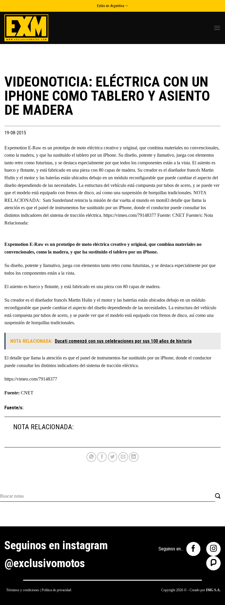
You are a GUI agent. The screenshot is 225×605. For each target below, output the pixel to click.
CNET (27, 392)
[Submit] (218, 496)
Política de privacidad (56, 590)
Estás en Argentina (110, 6)
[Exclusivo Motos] (26, 28)
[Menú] (217, 28)
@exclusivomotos (44, 563)
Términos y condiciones (22, 590)
